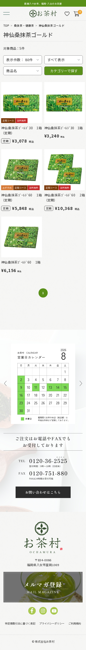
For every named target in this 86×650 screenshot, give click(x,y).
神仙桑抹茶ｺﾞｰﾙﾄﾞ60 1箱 (20, 262)
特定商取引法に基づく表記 (20, 623)
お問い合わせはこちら (43, 492)
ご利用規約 (74, 623)
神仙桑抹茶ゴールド (51, 25)
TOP (6, 25)
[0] (76, 14)
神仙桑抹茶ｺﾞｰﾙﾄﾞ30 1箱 (63, 128)
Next (81, 384)
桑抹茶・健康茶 (24, 25)
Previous (5, 384)
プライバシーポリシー (51, 623)
